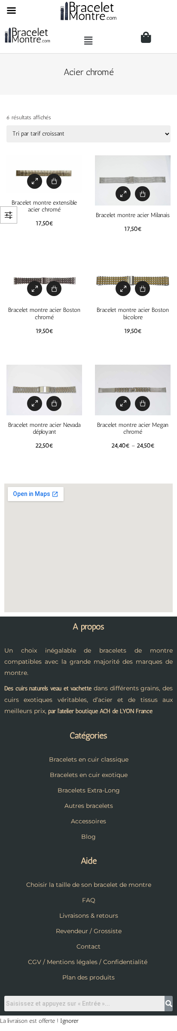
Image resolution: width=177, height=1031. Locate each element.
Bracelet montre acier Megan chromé (132, 428)
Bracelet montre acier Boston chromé (44, 313)
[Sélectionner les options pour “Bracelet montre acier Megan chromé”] (142, 403)
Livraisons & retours (88, 915)
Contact (88, 946)
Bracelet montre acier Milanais (133, 215)
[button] (88, 41)
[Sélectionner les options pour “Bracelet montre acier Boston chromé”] (53, 288)
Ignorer (69, 1021)
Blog (88, 837)
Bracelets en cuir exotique (89, 775)
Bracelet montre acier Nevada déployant (44, 428)
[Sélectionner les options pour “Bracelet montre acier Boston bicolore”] (142, 288)
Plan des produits (88, 977)
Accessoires (88, 821)
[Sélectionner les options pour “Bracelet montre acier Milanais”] (142, 193)
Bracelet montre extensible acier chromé (44, 206)
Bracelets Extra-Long (89, 790)
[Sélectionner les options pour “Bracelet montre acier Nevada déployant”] (53, 403)
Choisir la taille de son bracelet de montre (88, 885)
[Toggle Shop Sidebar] (8, 215)
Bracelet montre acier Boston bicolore (133, 313)
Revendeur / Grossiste (89, 931)
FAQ (88, 900)
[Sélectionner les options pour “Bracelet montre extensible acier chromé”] (53, 181)
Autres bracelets (88, 806)
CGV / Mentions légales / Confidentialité (87, 962)
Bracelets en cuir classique (88, 759)
